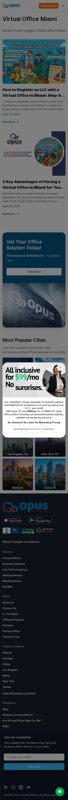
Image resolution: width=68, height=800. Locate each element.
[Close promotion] (60, 367)
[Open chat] (59, 791)
